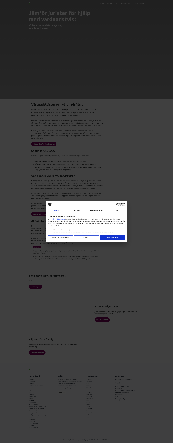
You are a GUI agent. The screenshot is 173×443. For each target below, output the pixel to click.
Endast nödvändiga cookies (60, 237)
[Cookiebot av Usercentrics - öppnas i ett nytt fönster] (117, 204)
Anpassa (85, 237)
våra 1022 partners (58, 219)
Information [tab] (76, 210)
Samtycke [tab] (56, 210)
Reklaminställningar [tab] (96, 210)
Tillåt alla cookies (112, 237)
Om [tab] (117, 210)
